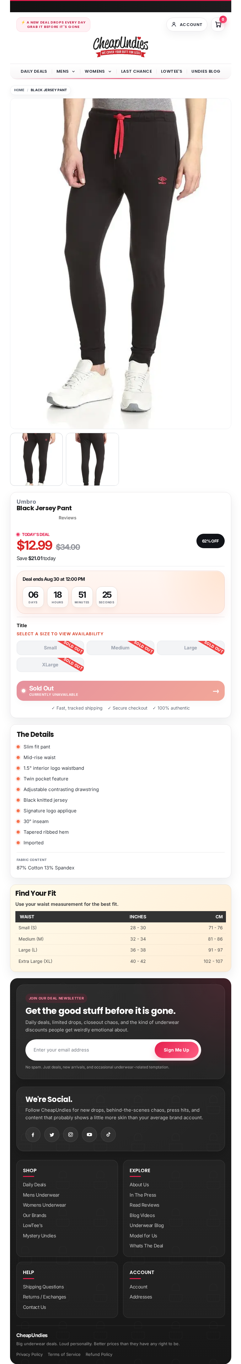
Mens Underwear (41, 1195)
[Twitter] (51, 1134)
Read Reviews (144, 1205)
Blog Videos (142, 1215)
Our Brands (35, 1215)
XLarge (50, 665)
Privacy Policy (29, 1354)
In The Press (143, 1195)
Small (50, 648)
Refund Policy (99, 1354)
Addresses (141, 1297)
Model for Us (143, 1236)
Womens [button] (95, 71)
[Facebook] (32, 1134)
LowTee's (171, 71)
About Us (139, 1185)
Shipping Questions (43, 1287)
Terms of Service (64, 1354)
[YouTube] (89, 1134)
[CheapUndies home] (120, 46)
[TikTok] (108, 1134)
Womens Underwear (44, 1205)
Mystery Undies (39, 1236)
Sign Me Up (176, 1049)
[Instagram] (70, 1134)
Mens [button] (62, 71)
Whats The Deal (146, 1246)
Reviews (68, 517)
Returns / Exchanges (44, 1297)
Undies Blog (205, 71)
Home (19, 90)
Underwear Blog (147, 1225)
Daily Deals (34, 71)
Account (138, 1287)
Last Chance (136, 71)
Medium (120, 648)
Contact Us (34, 1307)
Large (190, 648)
